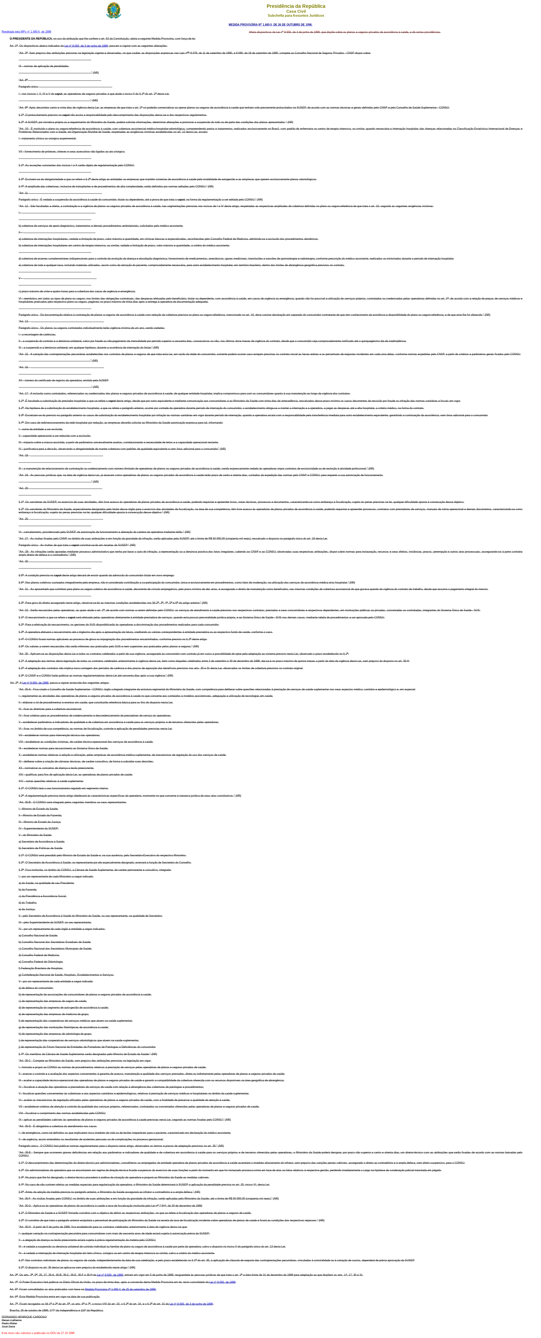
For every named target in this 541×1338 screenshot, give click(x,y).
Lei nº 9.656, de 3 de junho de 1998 (86, 45)
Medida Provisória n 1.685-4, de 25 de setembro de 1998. (120, 1289)
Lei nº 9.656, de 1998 (35, 682)
